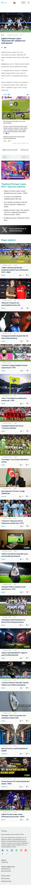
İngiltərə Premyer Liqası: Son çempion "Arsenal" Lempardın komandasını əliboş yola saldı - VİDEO (16, 212)
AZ (23, 2)
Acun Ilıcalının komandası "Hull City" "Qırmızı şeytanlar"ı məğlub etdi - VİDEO (15, 204)
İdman (3, 275)
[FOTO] (15, 353)
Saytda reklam (5, 875)
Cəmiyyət (4, 753)
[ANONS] (15, 539)
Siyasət (3, 496)
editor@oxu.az (5, 868)
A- (2, 47)
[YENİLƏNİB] (15, 253)
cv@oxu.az (4, 862)
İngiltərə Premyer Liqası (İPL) (10, 150)
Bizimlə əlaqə (5, 878)
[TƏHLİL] (15, 638)
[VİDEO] (15, 767)
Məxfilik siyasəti (6, 881)
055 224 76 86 (6, 871)
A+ (5, 47)
